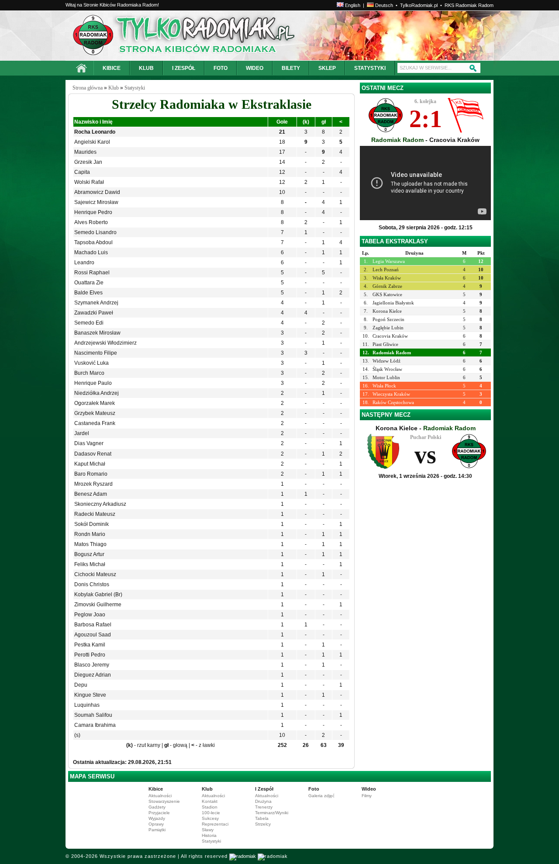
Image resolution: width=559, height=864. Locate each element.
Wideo (369, 788)
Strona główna (87, 88)
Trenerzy (264, 807)
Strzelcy (263, 824)
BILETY (291, 68)
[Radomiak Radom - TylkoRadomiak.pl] (152, 35)
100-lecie (211, 812)
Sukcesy (210, 818)
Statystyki (134, 88)
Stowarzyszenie (164, 801)
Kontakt (209, 801)
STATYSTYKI (370, 68)
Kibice (155, 788)
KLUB (146, 68)
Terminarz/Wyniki (271, 812)
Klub (113, 88)
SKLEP (327, 68)
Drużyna (263, 801)
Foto (313, 788)
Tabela (262, 818)
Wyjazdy (156, 818)
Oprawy (156, 824)
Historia (209, 835)
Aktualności (160, 795)
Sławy (208, 829)
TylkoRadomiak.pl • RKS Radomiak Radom (446, 5)
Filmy (367, 795)
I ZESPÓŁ (183, 68)
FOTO (221, 68)
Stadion (209, 807)
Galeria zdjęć (321, 795)
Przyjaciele (159, 812)
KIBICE (112, 68)
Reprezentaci (215, 824)
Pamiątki (157, 829)
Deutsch (383, 5)
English (352, 5)
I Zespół (264, 788)
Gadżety (157, 807)
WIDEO (254, 68)
